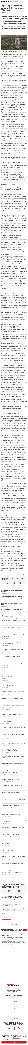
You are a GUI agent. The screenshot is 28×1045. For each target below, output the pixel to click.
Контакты (8, 998)
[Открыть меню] (26, 2)
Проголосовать (6, 920)
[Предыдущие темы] (24, 930)
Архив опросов (14, 924)
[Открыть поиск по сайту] (23, 2)
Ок (14, 1042)
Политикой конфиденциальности (10, 1038)
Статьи (15, 1001)
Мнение (15, 1008)
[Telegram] (8, 890)
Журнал (15, 1013)
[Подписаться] (20, 583)
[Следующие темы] (26, 930)
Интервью (16, 1006)
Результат (14, 920)
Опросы (16, 1018)
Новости (21, 574)
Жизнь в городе (17, 1011)
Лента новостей (7, 616)
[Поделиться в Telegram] (8, 583)
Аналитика (25, 574)
